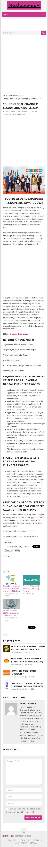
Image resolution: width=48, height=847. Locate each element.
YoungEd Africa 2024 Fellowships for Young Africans (31, 588)
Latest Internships (20, 334)
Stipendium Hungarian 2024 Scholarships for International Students (11, 588)
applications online (37, 517)
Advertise (38, 840)
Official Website (32, 536)
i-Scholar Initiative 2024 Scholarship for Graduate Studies (11, 613)
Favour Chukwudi (11, 112)
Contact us (25, 840)
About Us (12, 840)
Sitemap (34, 843)
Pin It (5, 635)
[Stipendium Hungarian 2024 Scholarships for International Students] (11, 580)
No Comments (20, 114)
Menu (6, 14)
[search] (43, 33)
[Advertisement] (25, 25)
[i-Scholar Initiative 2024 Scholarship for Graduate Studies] (11, 604)
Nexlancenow (8, 836)
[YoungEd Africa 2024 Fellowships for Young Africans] (31, 580)
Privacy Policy (20, 843)
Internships (7, 114)
